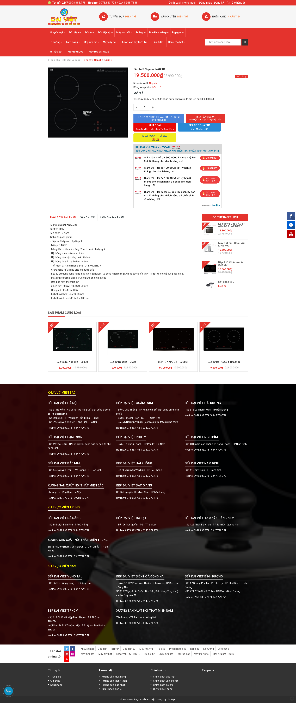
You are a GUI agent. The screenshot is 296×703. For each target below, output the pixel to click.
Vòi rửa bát (56, 51)
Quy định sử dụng (162, 689)
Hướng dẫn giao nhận (114, 685)
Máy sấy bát (110, 42)
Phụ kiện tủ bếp (158, 32)
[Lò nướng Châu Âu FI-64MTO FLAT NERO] (210, 230)
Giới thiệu (55, 680)
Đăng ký (219, 2)
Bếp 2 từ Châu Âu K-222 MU (230, 263)
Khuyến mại (57, 32)
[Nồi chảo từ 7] (210, 285)
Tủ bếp (140, 32)
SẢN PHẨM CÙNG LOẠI (64, 312)
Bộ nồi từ (158, 42)
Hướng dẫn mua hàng (114, 676)
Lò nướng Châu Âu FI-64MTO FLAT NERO (231, 225)
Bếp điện (74, 32)
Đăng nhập (205, 2)
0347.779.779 (81, 427)
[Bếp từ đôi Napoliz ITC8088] (72, 339)
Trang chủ (55, 676)
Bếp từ (88, 32)
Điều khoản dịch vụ (112, 689)
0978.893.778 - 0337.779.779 (73, 635)
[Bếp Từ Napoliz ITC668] (122, 339)
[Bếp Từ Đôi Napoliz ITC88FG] (224, 339)
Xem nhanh (80, 357)
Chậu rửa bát (175, 42)
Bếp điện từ (104, 32)
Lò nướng (55, 42)
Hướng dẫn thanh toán (114, 680)
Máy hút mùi (123, 32)
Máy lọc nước (76, 51)
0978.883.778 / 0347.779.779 (73, 589)
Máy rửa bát (91, 42)
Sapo (173, 699)
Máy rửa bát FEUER (99, 51)
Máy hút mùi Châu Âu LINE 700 (231, 244)
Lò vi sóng (72, 42)
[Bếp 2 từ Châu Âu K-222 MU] (210, 268)
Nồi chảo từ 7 (226, 282)
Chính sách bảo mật (164, 676)
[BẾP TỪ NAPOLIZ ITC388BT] (173, 339)
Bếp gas (177, 32)
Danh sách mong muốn (182, 2)
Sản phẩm (56, 685)
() (238, 2)
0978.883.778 (77, 2)
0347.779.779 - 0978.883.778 (73, 498)
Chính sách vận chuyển (165, 680)
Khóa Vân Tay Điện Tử (134, 42)
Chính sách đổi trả (163, 685)
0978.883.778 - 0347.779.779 (210, 475)
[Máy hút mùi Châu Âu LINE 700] (210, 249)
